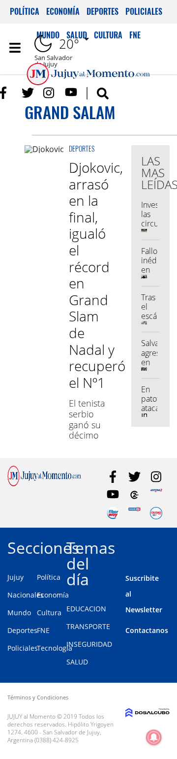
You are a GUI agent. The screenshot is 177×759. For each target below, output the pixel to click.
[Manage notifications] (154, 737)
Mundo (19, 612)
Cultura (49, 612)
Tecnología (54, 648)
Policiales (143, 11)
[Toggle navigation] (15, 47)
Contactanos (146, 630)
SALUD (77, 661)
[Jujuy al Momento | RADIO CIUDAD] (156, 513)
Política (24, 11)
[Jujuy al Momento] (44, 483)
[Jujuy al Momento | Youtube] (71, 93)
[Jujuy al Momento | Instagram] (49, 93)
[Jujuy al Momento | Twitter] (28, 93)
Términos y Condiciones (37, 697)
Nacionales (25, 595)
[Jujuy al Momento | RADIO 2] (134, 513)
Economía (63, 11)
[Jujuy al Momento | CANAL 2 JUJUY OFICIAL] (134, 495)
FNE (43, 630)
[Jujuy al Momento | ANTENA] (156, 495)
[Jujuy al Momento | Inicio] (168, 546)
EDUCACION (86, 608)
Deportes (102, 11)
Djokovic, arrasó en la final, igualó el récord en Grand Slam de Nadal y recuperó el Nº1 (97, 275)
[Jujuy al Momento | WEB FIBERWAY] (113, 513)
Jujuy (15, 577)
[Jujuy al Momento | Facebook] (6, 93)
